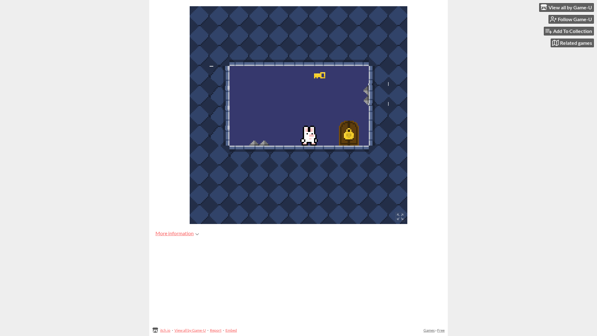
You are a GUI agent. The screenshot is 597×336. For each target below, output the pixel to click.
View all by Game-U (190, 330)
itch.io (165, 330)
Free (441, 330)
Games (429, 330)
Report (215, 330)
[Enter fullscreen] (400, 217)
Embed (231, 330)
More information (174, 233)
